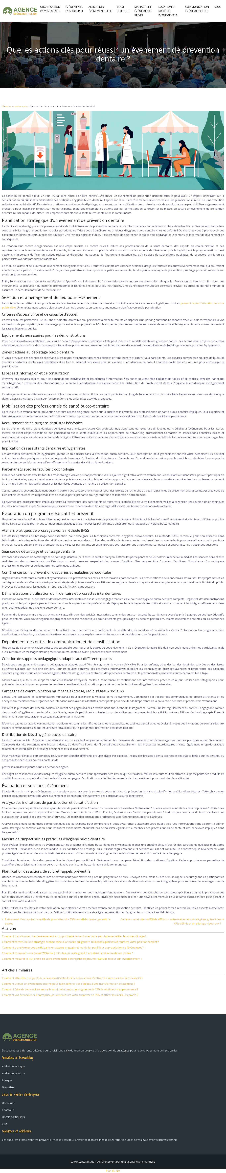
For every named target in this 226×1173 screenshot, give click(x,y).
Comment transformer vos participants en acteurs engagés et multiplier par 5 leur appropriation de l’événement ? (73, 947)
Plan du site (113, 1171)
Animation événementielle (100, 9)
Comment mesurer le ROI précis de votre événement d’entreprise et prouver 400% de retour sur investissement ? (72, 959)
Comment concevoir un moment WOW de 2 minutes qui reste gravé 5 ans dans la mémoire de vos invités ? (67, 953)
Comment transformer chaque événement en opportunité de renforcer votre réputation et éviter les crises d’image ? (74, 936)
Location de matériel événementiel (168, 11)
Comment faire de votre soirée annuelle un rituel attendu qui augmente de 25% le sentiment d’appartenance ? (70, 989)
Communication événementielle (197, 9)
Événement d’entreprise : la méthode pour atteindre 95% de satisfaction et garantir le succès (58, 921)
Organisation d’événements (50, 9)
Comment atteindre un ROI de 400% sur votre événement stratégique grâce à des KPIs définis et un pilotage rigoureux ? (170, 921)
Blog (217, 7)
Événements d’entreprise (74, 9)
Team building (122, 9)
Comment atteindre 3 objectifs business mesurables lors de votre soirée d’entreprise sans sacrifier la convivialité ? (72, 978)
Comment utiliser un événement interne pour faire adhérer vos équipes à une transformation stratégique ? (68, 984)
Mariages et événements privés (143, 11)
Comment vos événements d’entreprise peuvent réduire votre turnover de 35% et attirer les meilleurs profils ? (70, 995)
